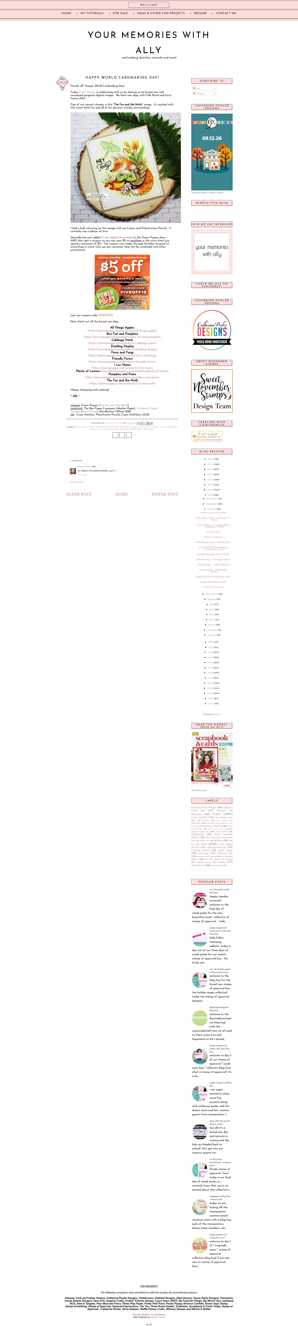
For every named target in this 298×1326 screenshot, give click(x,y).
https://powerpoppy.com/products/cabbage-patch (122, 343)
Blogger (217, 714)
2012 (210, 673)
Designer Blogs (157, 1317)
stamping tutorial (203, 862)
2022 (210, 479)
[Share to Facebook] (148, 423)
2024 (210, 469)
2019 (210, 495)
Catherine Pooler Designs (113, 427)
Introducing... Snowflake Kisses (213, 571)
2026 (211, 459)
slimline (216, 859)
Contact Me (226, 13)
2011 (210, 678)
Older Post (79, 494)
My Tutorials (92, 13)
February (212, 630)
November (211, 504)
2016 (210, 652)
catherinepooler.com (216, 847)
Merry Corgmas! (213, 537)
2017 (210, 647)
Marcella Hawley (84, 466)
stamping (229, 859)
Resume (200, 13)
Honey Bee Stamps (213, 823)
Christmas (196, 814)
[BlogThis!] (141, 423)
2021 (210, 485)
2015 (210, 657)
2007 (211, 698)
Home (121, 494)
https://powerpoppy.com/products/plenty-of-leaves (134, 371)
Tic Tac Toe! (213, 532)
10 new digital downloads (116, 237)
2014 (210, 662)
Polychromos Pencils (210, 825)
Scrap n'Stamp (222, 831)
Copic (135, 427)
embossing (203, 853)
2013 (210, 668)
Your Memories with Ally (149, 43)
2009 (210, 688)
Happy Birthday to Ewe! (213, 582)
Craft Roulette (202, 820)
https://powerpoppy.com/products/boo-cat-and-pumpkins (122, 337)
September (212, 594)
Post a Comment (76, 481)
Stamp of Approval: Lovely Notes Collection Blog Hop (220, 930)
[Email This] (138, 423)
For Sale (120, 13)
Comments (200, 93)
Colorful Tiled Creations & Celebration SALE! (213, 548)
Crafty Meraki (222, 820)
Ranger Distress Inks (215, 829)
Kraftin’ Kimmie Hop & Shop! (213, 554)
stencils (222, 862)
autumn (81, 427)
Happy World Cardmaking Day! (213, 576)
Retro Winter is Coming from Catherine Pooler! (213, 526)
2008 (210, 693)
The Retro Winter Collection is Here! (213, 519)
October (211, 509)
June (211, 609)
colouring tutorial (200, 850)
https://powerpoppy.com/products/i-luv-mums (122, 368)
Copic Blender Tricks (224, 817)
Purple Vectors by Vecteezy (149, 1314)
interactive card (225, 853)
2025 (210, 464)
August (212, 599)
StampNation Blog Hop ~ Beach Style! (220, 1198)
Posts (197, 88)
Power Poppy (87, 92)
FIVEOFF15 (105, 315)
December (212, 499)
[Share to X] (145, 423)
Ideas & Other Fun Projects (161, 13)
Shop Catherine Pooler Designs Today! (220, 1122)
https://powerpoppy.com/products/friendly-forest (122, 362)
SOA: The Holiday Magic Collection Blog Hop (220, 970)
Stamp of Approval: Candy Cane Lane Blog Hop (220, 1048)
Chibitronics (221, 810)
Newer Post (165, 494)
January (211, 635)
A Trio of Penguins (213, 587)
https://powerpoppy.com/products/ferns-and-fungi (122, 355)
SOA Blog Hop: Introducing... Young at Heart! (220, 1162)
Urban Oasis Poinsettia (213, 512)
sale (206, 859)
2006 (211, 703)
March (211, 625)
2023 (210, 474)
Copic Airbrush (199, 817)
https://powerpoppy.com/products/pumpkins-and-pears (122, 377)
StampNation (197, 834)
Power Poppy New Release (137, 429)
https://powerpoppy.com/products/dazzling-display (122, 349)
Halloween (195, 823)
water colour (216, 865)
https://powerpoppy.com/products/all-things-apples (122, 330)
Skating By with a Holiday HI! (213, 542)
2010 (210, 683)
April (212, 619)
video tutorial (197, 865)
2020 (210, 490)
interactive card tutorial (206, 856)
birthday (218, 840)
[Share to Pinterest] (151, 423)
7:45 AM (81, 474)
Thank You (204, 840)
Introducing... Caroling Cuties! (213, 559)
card (91, 427)
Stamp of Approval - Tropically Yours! (219, 1236)
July (212, 604)
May (212, 614)
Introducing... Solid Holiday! (213, 564)
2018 (210, 642)
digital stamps (149, 427)
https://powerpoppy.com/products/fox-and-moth (122, 383)
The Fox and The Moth (114, 405)
